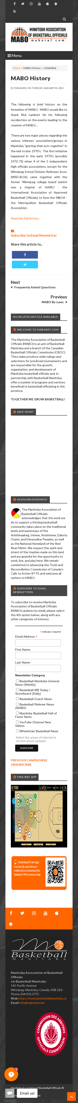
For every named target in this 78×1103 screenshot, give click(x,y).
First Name (22, 649)
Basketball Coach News (36, 699)
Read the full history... (25, 218)
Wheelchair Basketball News (39, 731)
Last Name (22, 662)
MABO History (31, 78)
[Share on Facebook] (25, 255)
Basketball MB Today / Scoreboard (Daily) (32, 691)
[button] (11, 1074)
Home (16, 68)
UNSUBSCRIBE (21, 764)
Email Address (26, 637)
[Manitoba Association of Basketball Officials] (39, 37)
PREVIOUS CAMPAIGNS (28, 760)
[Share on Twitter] (25, 264)
